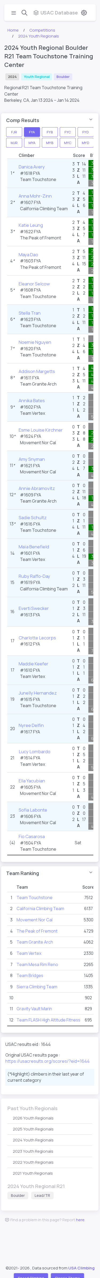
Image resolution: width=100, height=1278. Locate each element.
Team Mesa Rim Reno (37, 964)
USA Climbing (81, 1268)
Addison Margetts (37, 371)
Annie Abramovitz (37, 488)
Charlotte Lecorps (37, 638)
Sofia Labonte (33, 810)
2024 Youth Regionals (38, 36)
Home (13, 30)
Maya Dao (28, 254)
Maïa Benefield (34, 547)
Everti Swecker (34, 608)
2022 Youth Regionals (33, 1162)
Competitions (42, 30)
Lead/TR (42, 1195)
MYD (85, 142)
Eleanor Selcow (34, 284)
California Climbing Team (44, 209)
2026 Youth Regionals (33, 1118)
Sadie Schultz (33, 517)
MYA (32, 142)
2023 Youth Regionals (33, 1151)
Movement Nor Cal (38, 443)
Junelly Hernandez (38, 693)
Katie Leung (31, 225)
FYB (50, 131)
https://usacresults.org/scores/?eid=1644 (47, 1061)
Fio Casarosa (32, 836)
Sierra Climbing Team (37, 987)
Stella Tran (30, 313)
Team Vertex (32, 413)
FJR (14, 131)
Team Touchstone (38, 179)
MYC (67, 142)
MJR (14, 142)
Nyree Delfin (31, 725)
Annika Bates (32, 400)
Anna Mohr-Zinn (35, 196)
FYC (68, 131)
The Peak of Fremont (40, 238)
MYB (49, 142)
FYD (85, 131)
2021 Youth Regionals (33, 1173)
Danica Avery (32, 167)
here (80, 1220)
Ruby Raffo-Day (34, 576)
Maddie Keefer (33, 664)
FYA (32, 131)
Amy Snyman (32, 459)
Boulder (18, 1195)
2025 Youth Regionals (33, 1129)
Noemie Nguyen (35, 342)
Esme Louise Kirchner (41, 430)
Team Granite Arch (38, 384)
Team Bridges (30, 975)
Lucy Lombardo (34, 751)
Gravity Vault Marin (34, 1009)
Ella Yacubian (32, 781)
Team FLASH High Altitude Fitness (48, 1020)
